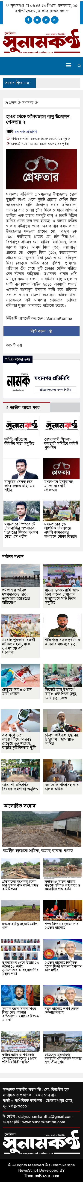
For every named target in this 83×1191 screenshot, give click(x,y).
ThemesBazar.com (41, 1175)
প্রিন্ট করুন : (39, 331)
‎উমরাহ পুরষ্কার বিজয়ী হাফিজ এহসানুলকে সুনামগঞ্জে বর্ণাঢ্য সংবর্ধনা (18, 646)
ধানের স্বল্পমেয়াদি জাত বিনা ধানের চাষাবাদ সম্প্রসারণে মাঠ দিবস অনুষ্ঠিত (62, 596)
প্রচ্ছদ (12, 102)
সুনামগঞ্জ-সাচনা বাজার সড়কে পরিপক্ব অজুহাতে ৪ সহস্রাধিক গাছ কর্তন (62, 885)
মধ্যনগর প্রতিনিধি (25, 132)
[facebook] (28, 20)
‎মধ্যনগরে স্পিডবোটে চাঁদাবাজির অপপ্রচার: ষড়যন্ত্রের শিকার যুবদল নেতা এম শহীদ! (21, 530)
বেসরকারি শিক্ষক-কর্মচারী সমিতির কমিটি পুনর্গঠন (61, 443)
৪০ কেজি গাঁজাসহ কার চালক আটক (62, 786)
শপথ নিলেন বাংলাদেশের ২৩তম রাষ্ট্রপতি (61, 926)
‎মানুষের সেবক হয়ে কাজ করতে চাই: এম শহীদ (19, 486)
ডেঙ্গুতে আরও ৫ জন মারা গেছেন (17, 691)
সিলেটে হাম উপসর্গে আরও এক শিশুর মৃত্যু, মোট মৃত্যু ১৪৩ (61, 693)
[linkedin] (46, 20)
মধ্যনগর (28, 102)
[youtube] (55, 20)
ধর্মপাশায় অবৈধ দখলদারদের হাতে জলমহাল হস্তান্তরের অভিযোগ (16, 596)
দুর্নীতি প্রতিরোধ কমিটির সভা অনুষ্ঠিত (19, 441)
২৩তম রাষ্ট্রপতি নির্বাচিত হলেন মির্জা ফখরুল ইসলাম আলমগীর (63, 966)
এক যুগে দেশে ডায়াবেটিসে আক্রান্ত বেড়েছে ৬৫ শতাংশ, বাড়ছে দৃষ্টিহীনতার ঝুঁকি (19, 741)
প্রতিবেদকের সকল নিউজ (55, 390)
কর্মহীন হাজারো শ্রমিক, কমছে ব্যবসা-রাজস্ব (38, 850)
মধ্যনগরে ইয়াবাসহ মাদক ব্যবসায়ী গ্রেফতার (58, 486)
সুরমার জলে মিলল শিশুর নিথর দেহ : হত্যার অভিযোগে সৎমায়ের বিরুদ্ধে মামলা (20, 1014)
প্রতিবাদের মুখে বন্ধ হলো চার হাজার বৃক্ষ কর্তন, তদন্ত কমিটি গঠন (20, 885)
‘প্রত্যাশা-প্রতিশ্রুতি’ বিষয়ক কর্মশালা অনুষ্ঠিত (20, 786)
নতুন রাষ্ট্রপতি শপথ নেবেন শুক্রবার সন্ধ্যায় (62, 1010)
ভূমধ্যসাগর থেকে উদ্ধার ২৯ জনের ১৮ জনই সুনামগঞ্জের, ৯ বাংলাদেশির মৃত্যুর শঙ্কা (20, 968)
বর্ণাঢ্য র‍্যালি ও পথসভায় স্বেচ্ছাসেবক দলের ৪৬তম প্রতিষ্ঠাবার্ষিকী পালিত (19, 1058)
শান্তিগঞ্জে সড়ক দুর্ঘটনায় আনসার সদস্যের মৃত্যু (62, 642)
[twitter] (37, 20)
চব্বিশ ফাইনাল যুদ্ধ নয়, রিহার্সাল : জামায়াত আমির (62, 739)
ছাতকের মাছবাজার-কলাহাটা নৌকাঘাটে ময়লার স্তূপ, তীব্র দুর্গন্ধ (63, 1058)
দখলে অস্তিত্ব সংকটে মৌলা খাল (20, 926)
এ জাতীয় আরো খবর (23, 407)
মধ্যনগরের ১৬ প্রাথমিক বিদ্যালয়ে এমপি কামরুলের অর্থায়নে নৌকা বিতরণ (60, 530)
